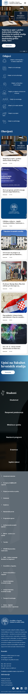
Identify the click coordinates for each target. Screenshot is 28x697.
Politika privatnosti (6, 680)
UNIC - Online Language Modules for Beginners (9, 558)
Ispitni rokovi (14, 462)
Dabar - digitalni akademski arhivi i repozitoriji (9, 606)
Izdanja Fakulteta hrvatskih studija (7, 590)
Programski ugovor (8, 518)
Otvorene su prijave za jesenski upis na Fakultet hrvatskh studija (12, 254)
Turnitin (5, 542)
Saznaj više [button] (9, 45)
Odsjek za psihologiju (14, 121)
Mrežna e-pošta (14, 425)
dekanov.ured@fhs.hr (11, 668)
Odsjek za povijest (13, 113)
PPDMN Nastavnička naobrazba (8, 549)
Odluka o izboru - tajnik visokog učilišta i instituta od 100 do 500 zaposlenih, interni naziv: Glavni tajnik (14, 224)
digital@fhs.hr (20, 671)
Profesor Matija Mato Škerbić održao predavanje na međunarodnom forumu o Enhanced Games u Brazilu (14, 286)
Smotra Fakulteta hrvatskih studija (7, 582)
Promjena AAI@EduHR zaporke (8, 483)
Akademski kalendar (9, 476)
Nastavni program (14, 437)
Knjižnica (6, 505)
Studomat (14, 400)
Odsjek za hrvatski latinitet (15, 105)
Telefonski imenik (5, 678)
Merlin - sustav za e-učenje (8, 534)
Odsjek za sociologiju (16, 99)
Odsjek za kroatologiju (14, 67)
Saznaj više (5, 163)
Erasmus (14, 450)
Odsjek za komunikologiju (15, 75)
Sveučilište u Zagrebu (9, 566)
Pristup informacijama (6, 683)
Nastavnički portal (8, 511)
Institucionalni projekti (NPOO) (8, 526)
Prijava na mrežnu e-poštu (11, 491)
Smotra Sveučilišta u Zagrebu (8, 573)
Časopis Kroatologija (9, 598)
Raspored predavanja (14, 412)
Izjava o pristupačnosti (7, 685)
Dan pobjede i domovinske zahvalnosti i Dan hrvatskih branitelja (13, 317)
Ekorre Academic (12, 693)
